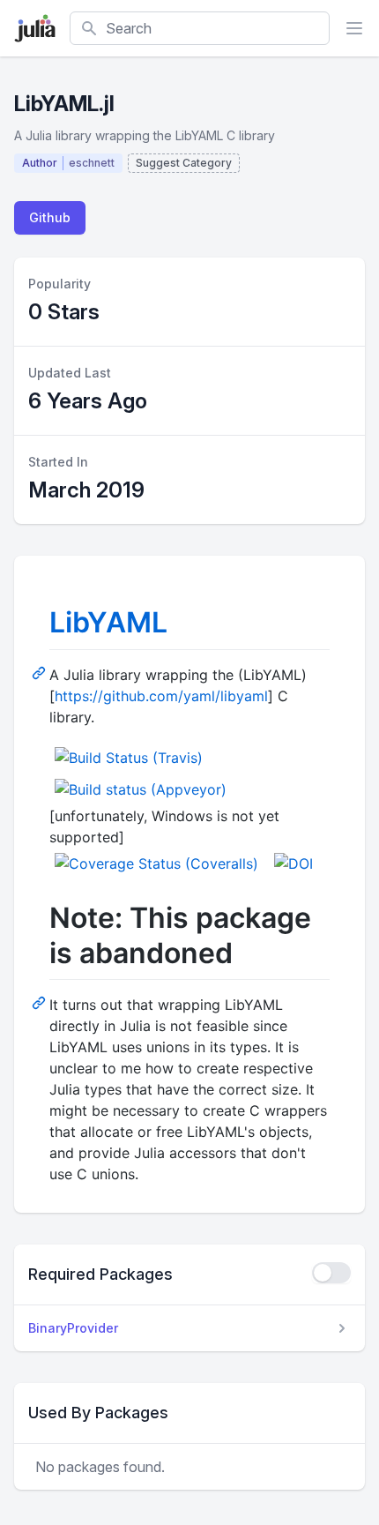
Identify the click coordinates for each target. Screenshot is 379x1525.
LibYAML (108, 622)
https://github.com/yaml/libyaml (161, 696)
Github (50, 217)
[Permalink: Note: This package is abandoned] (40, 1002)
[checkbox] (331, 1272)
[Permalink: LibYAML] (40, 672)
